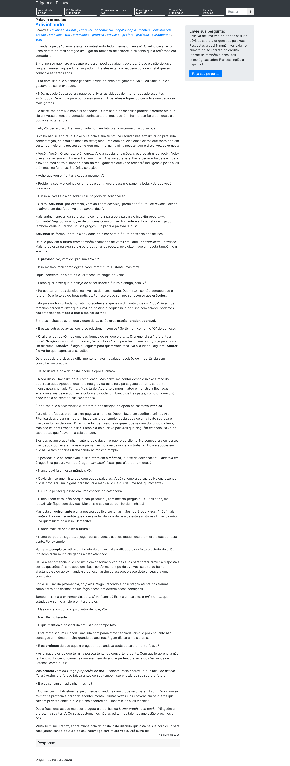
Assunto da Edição (45, 11)
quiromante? (161, 35)
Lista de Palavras (208, 11)
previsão (113, 35)
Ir (251, 12)
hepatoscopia (126, 30)
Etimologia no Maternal (144, 11)
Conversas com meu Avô (113, 11)
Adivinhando (50, 24)
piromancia (81, 35)
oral (67, 35)
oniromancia (162, 30)
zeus (39, 39)
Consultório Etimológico (176, 11)
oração (41, 35)
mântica (145, 30)
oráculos (55, 35)
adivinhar (57, 30)
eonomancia (104, 30)
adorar (71, 30)
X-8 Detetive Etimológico (73, 11)
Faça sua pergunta (206, 74)
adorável (85, 30)
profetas (142, 35)
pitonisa (98, 35)
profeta (127, 35)
